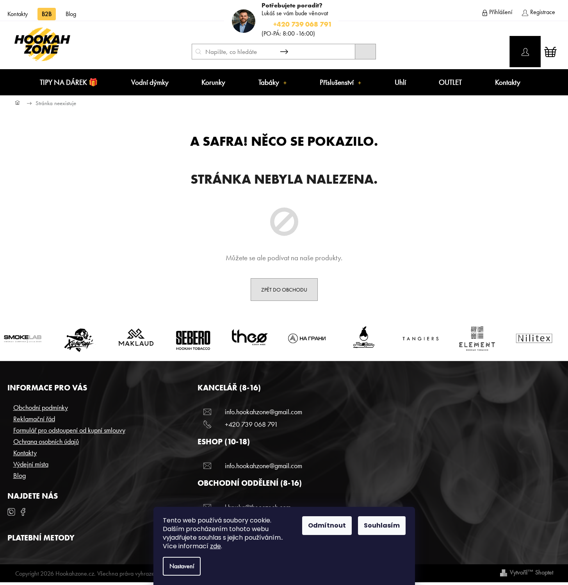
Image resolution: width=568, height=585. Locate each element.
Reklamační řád (34, 418)
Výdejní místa (30, 464)
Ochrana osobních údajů (46, 441)
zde (215, 546)
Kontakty (17, 14)
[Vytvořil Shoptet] (503, 572)
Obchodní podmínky (40, 407)
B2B (47, 14)
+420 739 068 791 (251, 424)
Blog (71, 14)
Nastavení (181, 566)
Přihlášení (500, 12)
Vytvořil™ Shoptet (531, 572)
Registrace (542, 12)
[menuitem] (69, 82)
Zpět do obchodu (284, 289)
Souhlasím (382, 525)
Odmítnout (327, 525)
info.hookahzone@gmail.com (263, 411)
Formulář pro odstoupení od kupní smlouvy (69, 430)
